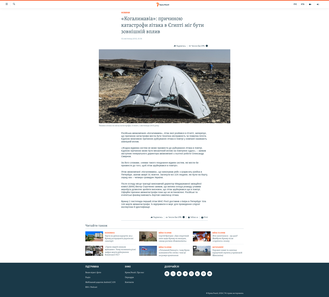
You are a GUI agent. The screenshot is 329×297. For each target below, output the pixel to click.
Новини (125, 13)
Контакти (129, 282)
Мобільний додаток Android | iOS (100, 282)
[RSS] (197, 273)
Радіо (87, 277)
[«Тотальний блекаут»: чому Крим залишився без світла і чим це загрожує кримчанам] (148, 251)
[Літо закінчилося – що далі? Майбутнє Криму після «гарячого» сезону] (202, 236)
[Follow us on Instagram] (191, 273)
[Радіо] (318, 4)
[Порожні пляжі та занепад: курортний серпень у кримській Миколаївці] (202, 251)
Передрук (129, 277)
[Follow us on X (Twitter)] (173, 273)
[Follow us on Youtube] (179, 273)
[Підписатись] (209, 273)
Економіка (110, 233)
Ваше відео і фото (93, 273)
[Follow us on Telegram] (185, 273)
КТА (302, 4)
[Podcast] (203, 273)
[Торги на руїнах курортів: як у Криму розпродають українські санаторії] (94, 236)
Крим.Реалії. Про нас (134, 273)
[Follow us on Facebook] (166, 273)
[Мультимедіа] (310, 4)
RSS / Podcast (91, 287)
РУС (295, 4)
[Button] (180, 46)
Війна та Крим (165, 233)
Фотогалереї (217, 247)
